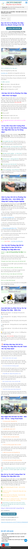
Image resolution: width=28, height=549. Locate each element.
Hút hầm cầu (4, 73)
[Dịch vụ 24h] (11, 3)
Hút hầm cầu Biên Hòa (8, 217)
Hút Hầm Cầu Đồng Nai (17, 241)
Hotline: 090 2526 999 (14, 28)
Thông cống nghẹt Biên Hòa (9, 228)
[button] (7, 19)
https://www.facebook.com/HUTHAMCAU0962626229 (14, 522)
